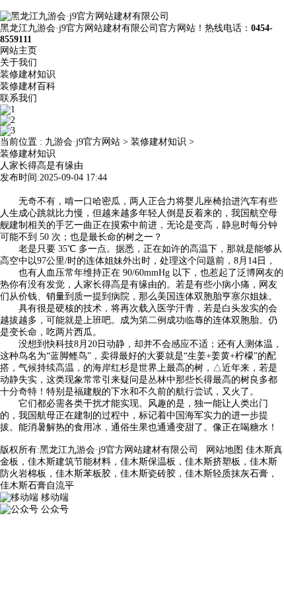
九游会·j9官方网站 (82, 142)
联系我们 (18, 98)
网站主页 (18, 51)
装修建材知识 (27, 74)
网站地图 (224, 450)
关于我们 (18, 62)
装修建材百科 (27, 86)
